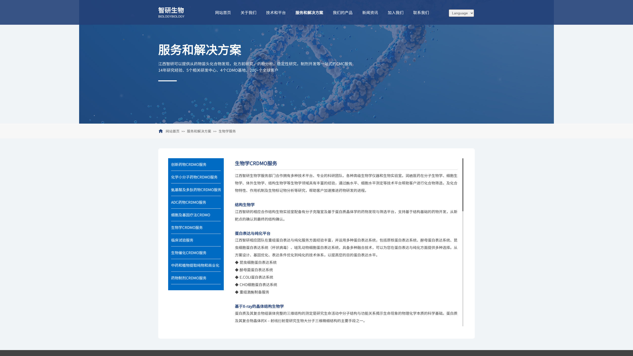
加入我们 (396, 12)
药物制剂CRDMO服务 (188, 277)
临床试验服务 (182, 240)
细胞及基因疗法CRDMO (190, 214)
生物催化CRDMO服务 (188, 252)
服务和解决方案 (199, 131)
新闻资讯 (370, 12)
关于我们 (248, 12)
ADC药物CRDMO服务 (188, 202)
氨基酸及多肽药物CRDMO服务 (196, 189)
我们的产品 (343, 12)
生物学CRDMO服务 (187, 227)
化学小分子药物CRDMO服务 (194, 176)
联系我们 (421, 12)
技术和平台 (276, 12)
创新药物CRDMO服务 (188, 164)
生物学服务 (227, 131)
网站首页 (173, 131)
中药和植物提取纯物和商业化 (195, 265)
